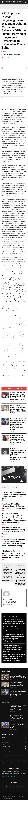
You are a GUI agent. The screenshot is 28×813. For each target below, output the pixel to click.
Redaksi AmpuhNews (14, 54)
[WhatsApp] (13, 64)
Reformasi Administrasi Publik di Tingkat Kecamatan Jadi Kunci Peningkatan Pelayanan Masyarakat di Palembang (13, 542)
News (12, 401)
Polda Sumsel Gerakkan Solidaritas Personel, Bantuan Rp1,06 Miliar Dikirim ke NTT (18, 409)
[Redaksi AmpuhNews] (2, 54)
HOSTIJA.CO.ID (11, 776)
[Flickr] (14, 786)
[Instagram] (17, 786)
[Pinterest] (9, 64)
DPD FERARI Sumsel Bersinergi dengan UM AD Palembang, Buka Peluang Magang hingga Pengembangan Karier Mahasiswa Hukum (18, 424)
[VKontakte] (21, 786)
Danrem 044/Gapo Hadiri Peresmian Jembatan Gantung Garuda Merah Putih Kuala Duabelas (17, 439)
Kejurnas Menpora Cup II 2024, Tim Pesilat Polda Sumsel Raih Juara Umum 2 (7, 578)
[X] (6, 64)
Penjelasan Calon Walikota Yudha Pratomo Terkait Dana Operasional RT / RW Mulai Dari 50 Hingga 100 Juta (20, 581)
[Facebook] (2, 64)
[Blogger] (6, 786)
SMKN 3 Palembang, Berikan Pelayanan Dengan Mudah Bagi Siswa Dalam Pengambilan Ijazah (17, 396)
